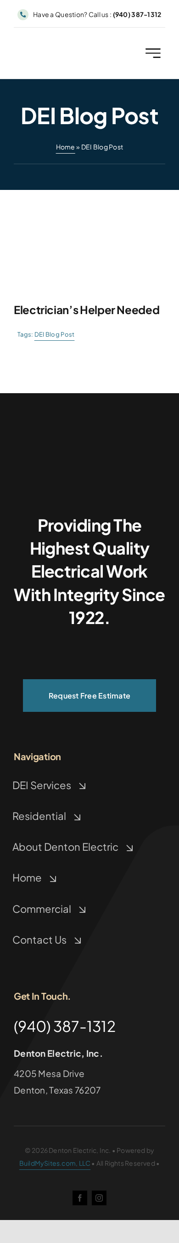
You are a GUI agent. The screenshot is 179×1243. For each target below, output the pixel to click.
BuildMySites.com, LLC (54, 1163)
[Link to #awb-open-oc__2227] (153, 53)
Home (65, 147)
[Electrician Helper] (89, 194)
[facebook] (80, 1198)
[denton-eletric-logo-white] (89, 452)
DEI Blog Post (54, 334)
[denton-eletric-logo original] (51, 45)
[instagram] (99, 1198)
